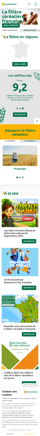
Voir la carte (20, 64)
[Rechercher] (29, 4)
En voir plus (20, 115)
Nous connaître (11, 25)
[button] (17, 108)
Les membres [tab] (10, 141)
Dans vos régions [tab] (10, 30)
